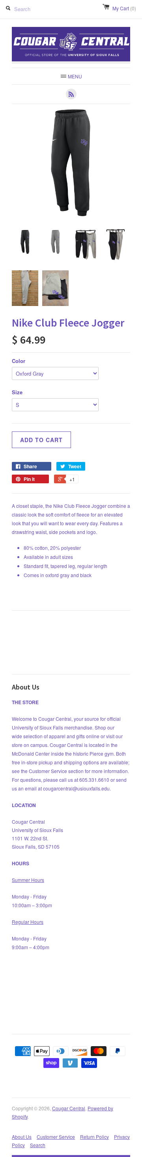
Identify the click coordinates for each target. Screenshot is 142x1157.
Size (17, 392)
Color (18, 361)
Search (37, 1145)
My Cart (124, 8)
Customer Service (56, 1136)
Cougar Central (68, 1108)
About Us (22, 1136)
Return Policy (94, 1136)
